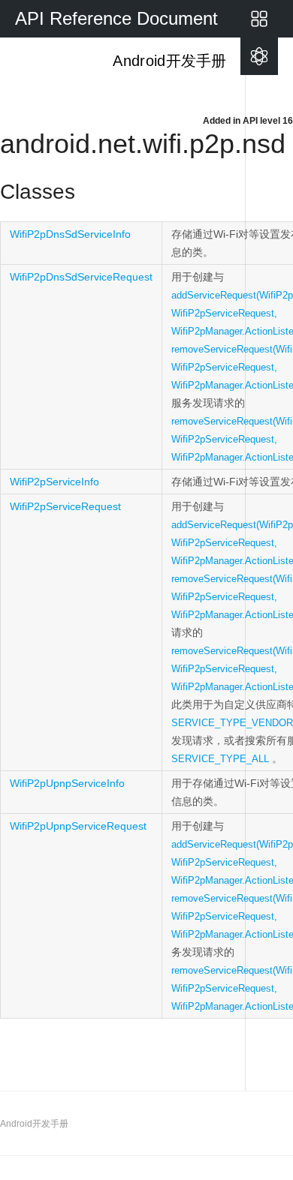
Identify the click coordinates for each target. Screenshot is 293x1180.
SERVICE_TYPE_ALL (220, 758)
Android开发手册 (168, 61)
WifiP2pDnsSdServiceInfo (70, 234)
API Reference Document (116, 18)
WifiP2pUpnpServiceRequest (78, 826)
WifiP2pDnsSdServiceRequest (81, 277)
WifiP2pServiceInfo (54, 482)
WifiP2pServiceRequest (65, 506)
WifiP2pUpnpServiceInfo (67, 783)
